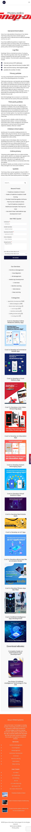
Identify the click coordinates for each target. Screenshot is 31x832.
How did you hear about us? (11, 251)
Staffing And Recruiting (15, 313)
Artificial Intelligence (15, 303)
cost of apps (14, 308)
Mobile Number (8, 227)
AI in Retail (15, 772)
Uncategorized (15, 316)
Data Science (16, 289)
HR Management (16, 276)
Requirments (8, 242)
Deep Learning (16, 292)
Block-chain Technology (15, 306)
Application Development (14, 301)
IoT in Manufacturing (16, 783)
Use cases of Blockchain (16, 789)
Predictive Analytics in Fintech (16, 192)
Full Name (7, 222)
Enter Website (8, 237)
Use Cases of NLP (16, 786)
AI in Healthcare (16, 775)
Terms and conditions (15, 826)
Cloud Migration (16, 273)
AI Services (16, 282)
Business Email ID (9, 232)
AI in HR (16, 780)
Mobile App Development (16, 279)
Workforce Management (16, 270)
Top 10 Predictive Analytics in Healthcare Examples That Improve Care (15, 206)
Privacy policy (15, 828)
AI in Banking (16, 778)
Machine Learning (16, 286)
